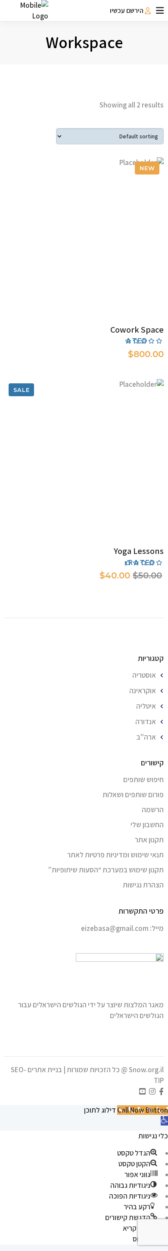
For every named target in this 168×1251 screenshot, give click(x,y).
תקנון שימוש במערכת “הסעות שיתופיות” (106, 870)
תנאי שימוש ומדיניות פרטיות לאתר (115, 854)
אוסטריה (144, 675)
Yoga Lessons (139, 551)
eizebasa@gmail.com (115, 928)
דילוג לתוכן (100, 1110)
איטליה (146, 706)
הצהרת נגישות (143, 885)
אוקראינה (142, 690)
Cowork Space (137, 329)
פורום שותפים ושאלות (133, 794)
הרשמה (153, 809)
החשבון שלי (147, 824)
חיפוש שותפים (143, 779)
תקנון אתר (149, 839)
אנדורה (145, 721)
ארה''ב (146, 737)
